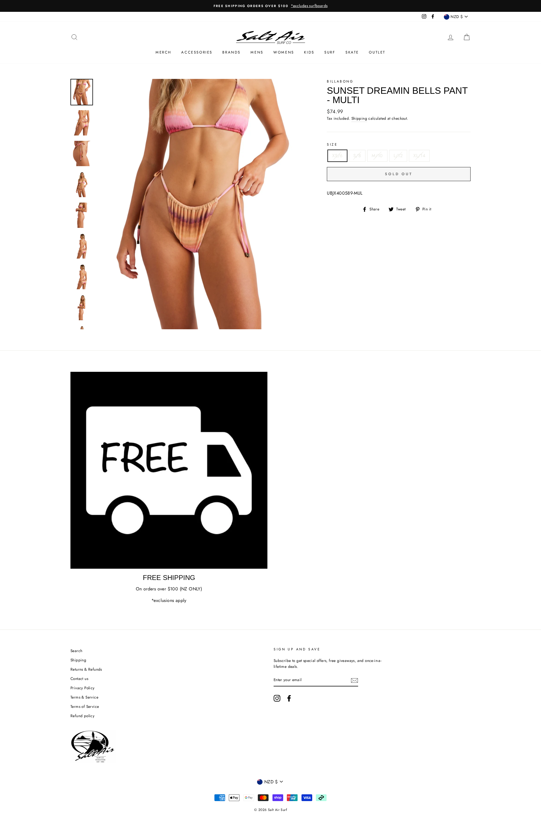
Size (332, 144)
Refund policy (82, 716)
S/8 (357, 155)
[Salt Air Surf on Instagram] (277, 698)
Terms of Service (84, 706)
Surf (329, 52)
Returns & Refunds (86, 669)
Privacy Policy (82, 688)
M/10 (377, 155)
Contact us (79, 678)
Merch (163, 52)
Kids (309, 52)
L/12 (398, 155)
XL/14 (419, 155)
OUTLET (377, 52)
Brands (231, 52)
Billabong (340, 81)
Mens (256, 52)
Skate (352, 52)
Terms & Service (84, 697)
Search (76, 650)
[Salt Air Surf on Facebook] (289, 698)
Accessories (196, 52)
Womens (283, 52)
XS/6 (337, 155)
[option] (270, 6)
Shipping (359, 118)
